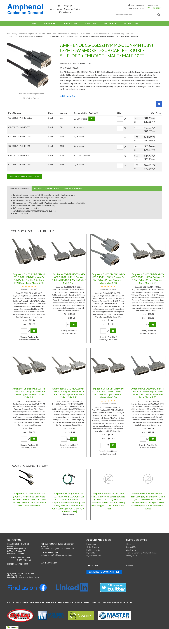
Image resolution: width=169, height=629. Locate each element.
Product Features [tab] (19, 188)
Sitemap (129, 565)
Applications (71, 23)
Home (33, 23)
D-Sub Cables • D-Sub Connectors (93, 33)
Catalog (73, 33)
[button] (154, 8)
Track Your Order (136, 8)
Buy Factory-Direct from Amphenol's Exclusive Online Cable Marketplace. (37, 33)
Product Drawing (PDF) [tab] (46, 188)
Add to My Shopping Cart (24, 176)
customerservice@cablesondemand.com (57, 549)
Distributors (130, 23)
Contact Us (109, 23)
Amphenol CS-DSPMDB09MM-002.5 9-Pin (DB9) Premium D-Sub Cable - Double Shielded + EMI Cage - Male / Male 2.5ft (29, 278)
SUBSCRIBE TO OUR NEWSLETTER (104, 572)
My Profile (90, 553)
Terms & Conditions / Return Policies (141, 553)
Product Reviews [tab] (73, 188)
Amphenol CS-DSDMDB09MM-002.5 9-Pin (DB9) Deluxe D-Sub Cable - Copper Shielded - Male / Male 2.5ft (29, 393)
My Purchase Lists (94, 556)
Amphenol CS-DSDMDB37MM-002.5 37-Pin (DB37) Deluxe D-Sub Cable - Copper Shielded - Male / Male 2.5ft (147, 393)
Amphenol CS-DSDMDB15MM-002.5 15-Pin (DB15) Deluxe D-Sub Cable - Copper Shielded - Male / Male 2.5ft (108, 278)
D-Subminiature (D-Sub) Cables (123, 33)
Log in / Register (137, 5)
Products (49, 23)
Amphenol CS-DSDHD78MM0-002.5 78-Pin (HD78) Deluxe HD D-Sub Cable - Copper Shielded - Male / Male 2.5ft (147, 278)
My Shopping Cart (93, 550)
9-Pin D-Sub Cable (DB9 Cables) (20, 36)
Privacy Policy (131, 556)
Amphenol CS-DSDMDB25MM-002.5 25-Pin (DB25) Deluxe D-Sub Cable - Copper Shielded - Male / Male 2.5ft (68, 393)
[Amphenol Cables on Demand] (25, 9)
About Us (90, 23)
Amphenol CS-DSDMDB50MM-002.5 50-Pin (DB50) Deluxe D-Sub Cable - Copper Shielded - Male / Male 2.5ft (108, 393)
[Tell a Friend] (159, 104)
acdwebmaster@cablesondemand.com (56, 555)
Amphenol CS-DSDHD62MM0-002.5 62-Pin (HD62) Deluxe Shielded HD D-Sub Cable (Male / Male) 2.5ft (69, 278)
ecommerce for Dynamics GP (28, 577)
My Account (91, 544)
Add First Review (68, 96)
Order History (153, 5)
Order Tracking (92, 547)
